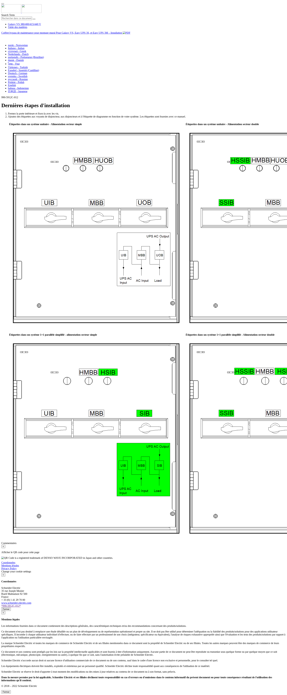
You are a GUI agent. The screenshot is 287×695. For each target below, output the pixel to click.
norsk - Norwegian (18, 45)
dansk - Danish (16, 60)
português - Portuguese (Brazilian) (26, 57)
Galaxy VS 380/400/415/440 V (24, 24)
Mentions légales (10, 565)
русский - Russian (18, 79)
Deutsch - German (17, 73)
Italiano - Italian (16, 48)
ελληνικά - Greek (17, 51)
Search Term (8, 15)
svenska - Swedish (17, 76)
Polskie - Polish (16, 82)
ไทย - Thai (14, 63)
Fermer (6, 609)
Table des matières (17, 27)
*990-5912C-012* (11, 605)
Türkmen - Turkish (18, 67)
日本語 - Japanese (17, 91)
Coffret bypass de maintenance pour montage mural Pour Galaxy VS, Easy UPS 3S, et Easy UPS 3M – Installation (62, 32)
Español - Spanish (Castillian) (23, 70)
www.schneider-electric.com (16, 602)
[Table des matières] (2, 36)
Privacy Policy (9, 568)
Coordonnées (8, 562)
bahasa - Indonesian (18, 88)
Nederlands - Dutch (18, 54)
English (12, 85)
